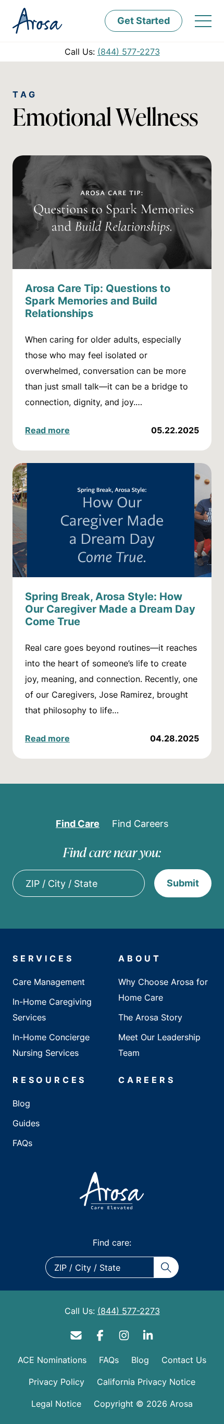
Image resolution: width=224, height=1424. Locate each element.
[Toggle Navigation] (203, 21)
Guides (26, 1123)
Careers (147, 1080)
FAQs (22, 1143)
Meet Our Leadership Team (159, 1044)
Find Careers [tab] (140, 823)
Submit (183, 883)
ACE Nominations (52, 1360)
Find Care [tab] (77, 823)
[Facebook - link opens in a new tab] (100, 1335)
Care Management (49, 982)
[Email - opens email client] (76, 1335)
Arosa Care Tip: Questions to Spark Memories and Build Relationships (97, 300)
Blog (21, 1103)
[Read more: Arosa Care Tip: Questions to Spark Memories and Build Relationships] (112, 212)
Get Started (143, 20)
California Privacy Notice (146, 1382)
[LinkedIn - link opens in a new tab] (148, 1335)
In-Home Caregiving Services (52, 1009)
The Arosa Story (150, 1017)
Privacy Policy (56, 1382)
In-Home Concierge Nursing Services (51, 1044)
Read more (47, 430)
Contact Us (183, 1360)
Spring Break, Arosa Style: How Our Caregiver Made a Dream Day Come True (110, 608)
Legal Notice (56, 1403)
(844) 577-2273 (128, 51)
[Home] (112, 1191)
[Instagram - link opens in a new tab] (124, 1335)
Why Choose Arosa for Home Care (163, 989)
